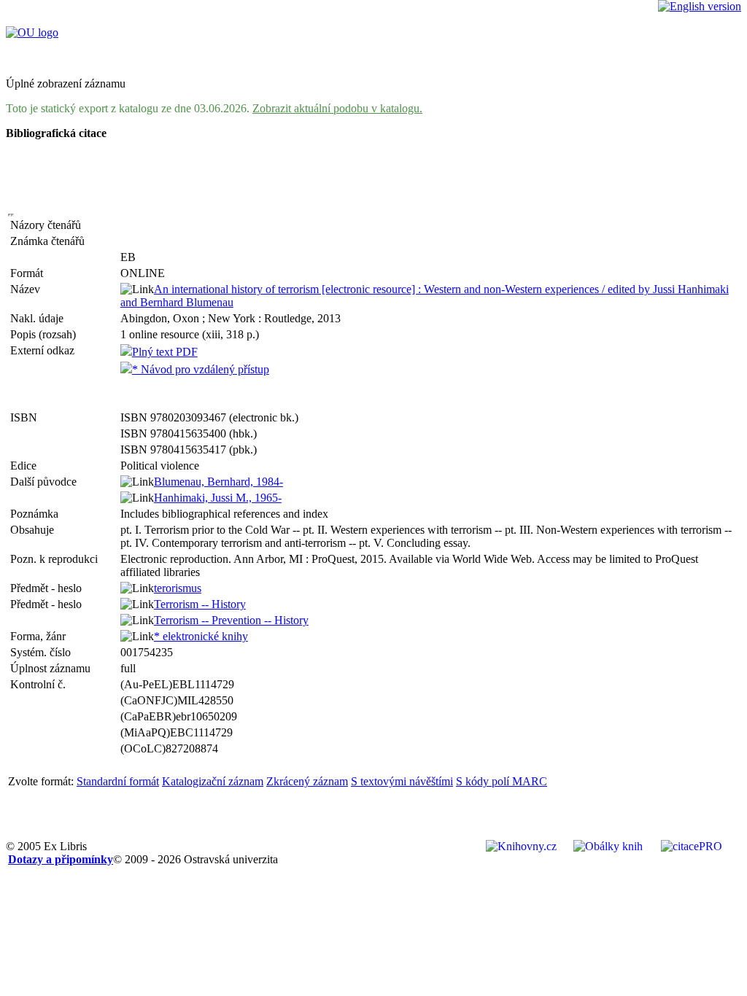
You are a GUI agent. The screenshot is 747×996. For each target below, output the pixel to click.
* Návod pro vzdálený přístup (200, 369)
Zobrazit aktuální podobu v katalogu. (337, 108)
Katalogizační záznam (212, 781)
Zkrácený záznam (307, 781)
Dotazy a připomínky (60, 859)
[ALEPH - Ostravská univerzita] (32, 32)
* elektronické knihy (201, 636)
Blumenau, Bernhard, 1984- (218, 481)
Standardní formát (118, 781)
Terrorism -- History (200, 604)
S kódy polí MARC (501, 781)
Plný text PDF (165, 352)
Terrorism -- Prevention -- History (231, 620)
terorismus (177, 588)
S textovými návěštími (402, 781)
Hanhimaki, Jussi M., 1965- (218, 497)
